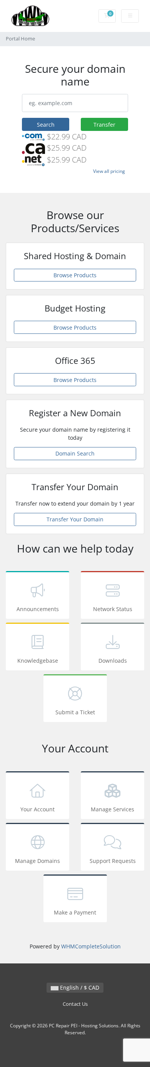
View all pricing (109, 171)
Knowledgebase (37, 660)
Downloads (112, 660)
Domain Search (75, 453)
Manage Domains (37, 860)
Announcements (38, 609)
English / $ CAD (78, 987)
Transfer (104, 124)
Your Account (37, 809)
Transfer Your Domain (75, 519)
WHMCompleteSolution (91, 946)
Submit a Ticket (75, 712)
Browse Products (75, 275)
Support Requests (113, 860)
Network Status (112, 609)
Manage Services (112, 809)
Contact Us (75, 1004)
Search (46, 124)
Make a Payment (75, 912)
